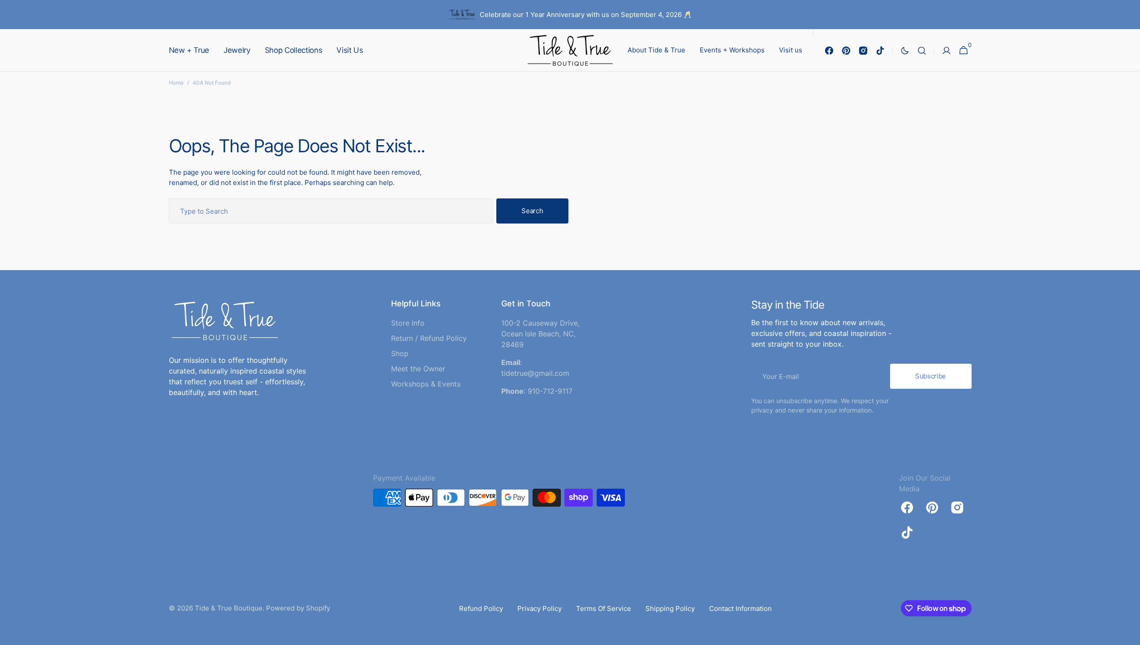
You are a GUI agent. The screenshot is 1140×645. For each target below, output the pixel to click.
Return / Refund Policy (429, 338)
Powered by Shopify (298, 608)
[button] (921, 50)
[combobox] (331, 211)
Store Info (408, 322)
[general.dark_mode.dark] (904, 50)
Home (176, 82)
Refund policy (481, 608)
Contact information (740, 608)
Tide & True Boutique (228, 608)
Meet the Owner (418, 368)
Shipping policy (670, 608)
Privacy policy (539, 608)
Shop (400, 353)
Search (532, 210)
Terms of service (603, 608)
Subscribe (930, 376)
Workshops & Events (425, 383)
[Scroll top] (1129, 634)
